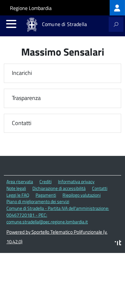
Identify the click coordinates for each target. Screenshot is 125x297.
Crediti (45, 181)
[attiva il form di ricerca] (116, 24)
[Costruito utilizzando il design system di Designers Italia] (118, 243)
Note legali (16, 188)
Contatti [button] (21, 123)
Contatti (99, 188)
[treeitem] (117, 7)
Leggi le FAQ (17, 195)
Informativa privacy (76, 181)
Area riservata (19, 181)
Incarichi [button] (22, 73)
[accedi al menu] (11, 24)
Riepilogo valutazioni (82, 195)
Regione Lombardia (31, 8)
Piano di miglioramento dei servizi (37, 201)
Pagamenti (46, 195)
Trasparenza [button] (26, 98)
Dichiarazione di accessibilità (59, 188)
